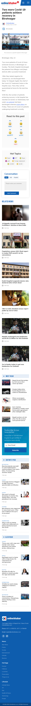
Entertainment (6, 653)
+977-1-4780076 (11, 628)
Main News (5, 644)
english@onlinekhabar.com (13, 632)
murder (21, 164)
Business (4, 658)
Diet (3, 690)
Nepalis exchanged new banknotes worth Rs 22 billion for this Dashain (15, 337)
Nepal (8, 158)
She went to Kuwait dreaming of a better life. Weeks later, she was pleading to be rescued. (10, 497)
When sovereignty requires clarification (19, 398)
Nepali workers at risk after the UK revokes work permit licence (19, 418)
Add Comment (11, 193)
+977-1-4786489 (21, 628)
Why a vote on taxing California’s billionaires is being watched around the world (10, 525)
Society (4, 650)
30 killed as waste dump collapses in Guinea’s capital (10, 585)
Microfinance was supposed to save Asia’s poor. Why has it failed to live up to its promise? (11, 511)
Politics (4, 647)
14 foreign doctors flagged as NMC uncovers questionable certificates (10, 483)
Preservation (5, 674)
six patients (10, 102)
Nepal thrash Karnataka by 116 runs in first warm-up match (20, 382)
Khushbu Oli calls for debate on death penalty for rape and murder (10, 573)
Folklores (4, 669)
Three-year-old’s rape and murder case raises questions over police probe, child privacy (10, 545)
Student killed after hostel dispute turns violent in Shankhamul (19, 390)
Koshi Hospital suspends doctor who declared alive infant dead (15, 282)
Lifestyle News (6, 685)
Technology (5, 696)
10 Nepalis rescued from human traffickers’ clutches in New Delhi (14, 224)
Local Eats (5, 671)
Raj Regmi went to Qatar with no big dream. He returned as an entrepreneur (10, 560)
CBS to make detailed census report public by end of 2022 (15, 309)
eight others (20, 104)
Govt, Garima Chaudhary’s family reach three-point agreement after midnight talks (20, 409)
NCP (16, 158)
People (4, 698)
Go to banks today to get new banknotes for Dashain (13, 365)
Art (3, 687)
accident (12, 164)
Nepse (23, 158)
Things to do (5, 677)
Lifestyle (4, 655)
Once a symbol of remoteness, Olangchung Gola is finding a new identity (10, 599)
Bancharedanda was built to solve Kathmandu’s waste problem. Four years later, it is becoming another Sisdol (10, 469)
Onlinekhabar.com (7, 625)
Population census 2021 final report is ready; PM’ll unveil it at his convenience (15, 253)
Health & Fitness (6, 693)
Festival (4, 666)
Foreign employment (19, 161)
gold (8, 161)
